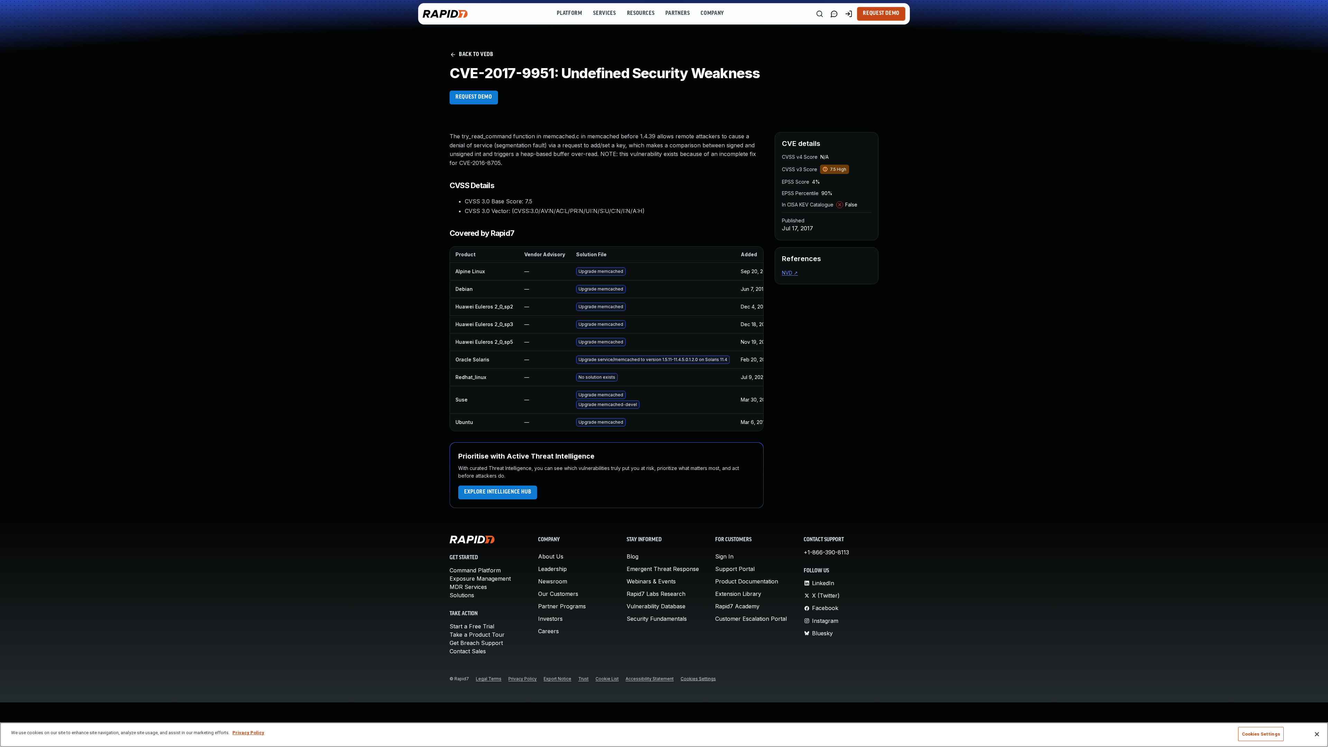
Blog (632, 556)
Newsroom (552, 581)
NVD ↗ (790, 273)
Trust (583, 678)
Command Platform (475, 570)
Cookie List (607, 678)
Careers (548, 631)
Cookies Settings (698, 678)
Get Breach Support (476, 642)
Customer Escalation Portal (751, 618)
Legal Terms (488, 678)
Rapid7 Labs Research (656, 593)
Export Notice (557, 678)
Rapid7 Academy (737, 606)
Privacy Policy (522, 678)
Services (604, 13)
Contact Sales (468, 651)
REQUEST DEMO (473, 97)
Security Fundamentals (657, 618)
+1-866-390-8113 (826, 552)
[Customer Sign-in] (848, 14)
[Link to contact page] (834, 14)
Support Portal (735, 568)
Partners (677, 13)
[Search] (819, 14)
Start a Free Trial (472, 626)
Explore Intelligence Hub (497, 492)
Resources (641, 13)
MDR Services (468, 586)
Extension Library (738, 593)
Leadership (552, 568)
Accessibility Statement (650, 678)
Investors (550, 618)
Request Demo (881, 13)
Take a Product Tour (477, 634)
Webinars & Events (651, 581)
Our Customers (558, 593)
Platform (569, 13)
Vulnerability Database (656, 606)
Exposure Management (480, 578)
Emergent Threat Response (663, 568)
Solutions (462, 595)
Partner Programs (562, 606)
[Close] (1317, 734)
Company (712, 13)
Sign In (724, 556)
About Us (550, 556)
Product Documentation (746, 581)
